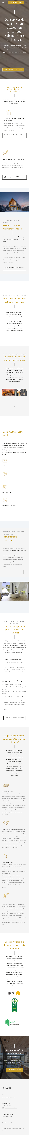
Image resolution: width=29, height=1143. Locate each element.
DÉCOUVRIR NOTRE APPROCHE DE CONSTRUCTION (13, 135)
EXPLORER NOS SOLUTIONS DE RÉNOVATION (12, 177)
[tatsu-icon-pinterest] (11, 1122)
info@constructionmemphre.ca (9, 1108)
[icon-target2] (5, 473)
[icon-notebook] (5, 487)
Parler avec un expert (14, 1069)
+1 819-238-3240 (6, 1105)
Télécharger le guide (7, 1116)
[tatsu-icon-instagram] (9, 1122)
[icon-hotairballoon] (5, 460)
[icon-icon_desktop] (7, 112)
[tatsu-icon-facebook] (3, 1122)
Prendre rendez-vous (16, 2)
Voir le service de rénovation (13, 69)
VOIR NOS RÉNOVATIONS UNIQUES (14, 717)
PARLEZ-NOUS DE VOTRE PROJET (13, 571)
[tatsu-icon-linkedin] (6, 1122)
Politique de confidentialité (8, 1097)
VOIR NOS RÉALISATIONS (14, 407)
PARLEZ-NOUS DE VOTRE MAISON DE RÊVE (14, 268)
